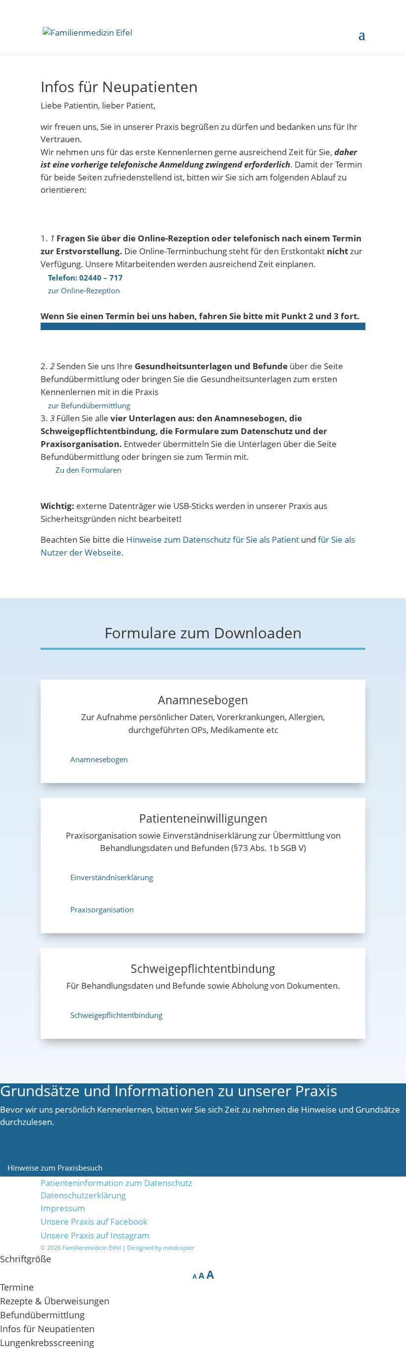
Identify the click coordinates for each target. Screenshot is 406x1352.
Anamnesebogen (99, 759)
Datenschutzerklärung (83, 1195)
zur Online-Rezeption (84, 290)
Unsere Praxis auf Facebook (94, 1221)
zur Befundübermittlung (89, 405)
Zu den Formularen (88, 470)
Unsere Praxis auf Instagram (95, 1235)
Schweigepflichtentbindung (116, 1015)
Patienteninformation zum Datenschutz (116, 1182)
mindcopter (179, 1247)
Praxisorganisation (102, 909)
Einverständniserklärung (111, 877)
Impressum (63, 1208)
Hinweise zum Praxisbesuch (54, 1168)
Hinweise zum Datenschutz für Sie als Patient (212, 539)
